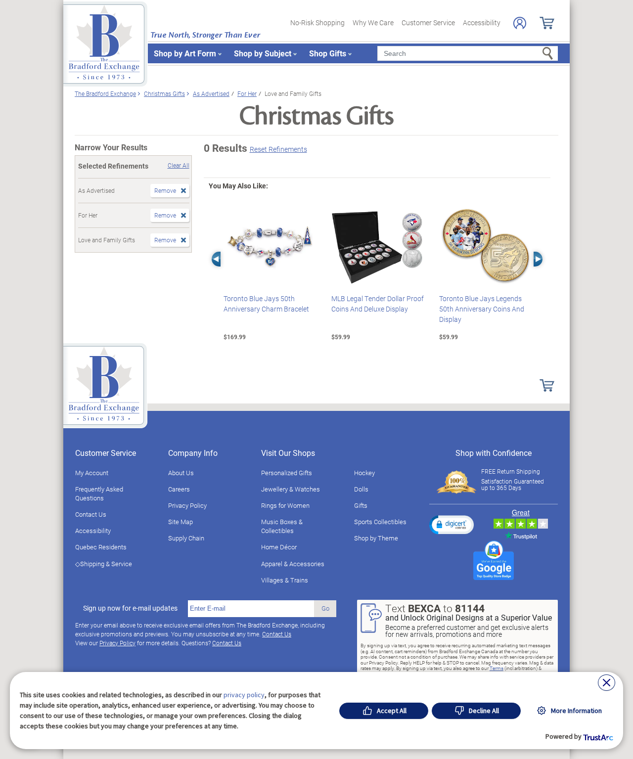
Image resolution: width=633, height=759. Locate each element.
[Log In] (519, 23)
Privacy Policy (187, 505)
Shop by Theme (376, 538)
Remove (165, 190)
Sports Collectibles (380, 521)
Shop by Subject (262, 53)
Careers (179, 489)
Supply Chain (186, 538)
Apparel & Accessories (292, 563)
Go (325, 608)
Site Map (180, 521)
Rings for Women (285, 505)
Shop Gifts (327, 53)
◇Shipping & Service (103, 563)
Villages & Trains (284, 580)
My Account (91, 472)
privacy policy (244, 694)
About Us (181, 472)
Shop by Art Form (185, 53)
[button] (451, 525)
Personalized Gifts (286, 472)
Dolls (361, 489)
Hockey (364, 472)
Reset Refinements (278, 149)
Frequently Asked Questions (99, 493)
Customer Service (428, 22)
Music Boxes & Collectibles (282, 526)
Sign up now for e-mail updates (130, 608)
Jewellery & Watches (290, 489)
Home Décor (279, 546)
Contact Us (90, 514)
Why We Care (373, 22)
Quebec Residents (101, 546)
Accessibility (481, 22)
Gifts (360, 505)
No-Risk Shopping (317, 22)
